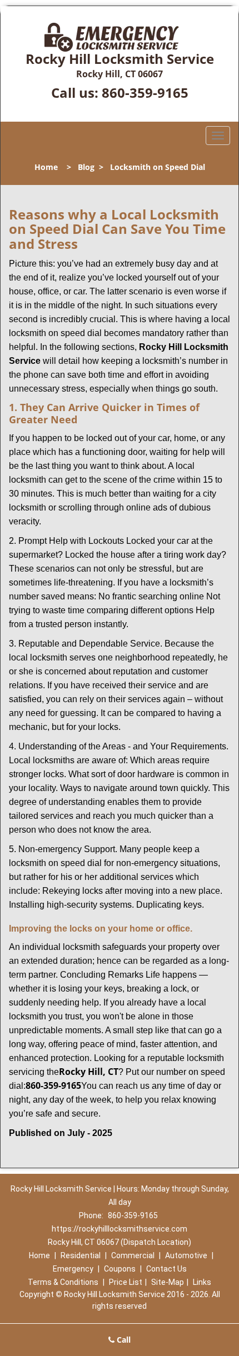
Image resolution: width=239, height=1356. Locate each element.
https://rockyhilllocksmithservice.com (119, 1228)
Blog (86, 167)
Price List (125, 1282)
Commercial (133, 1255)
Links (202, 1282)
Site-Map (167, 1282)
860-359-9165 (145, 92)
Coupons (120, 1268)
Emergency (73, 1268)
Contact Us (166, 1268)
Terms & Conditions (63, 1282)
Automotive (186, 1255)
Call (122, 1339)
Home (46, 167)
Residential (81, 1255)
